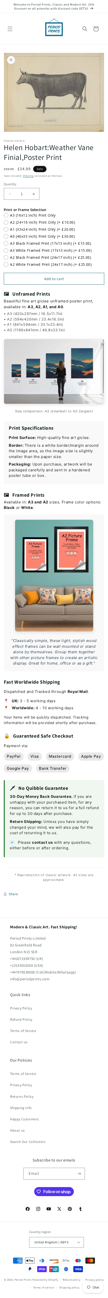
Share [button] (13, 894)
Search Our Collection (28, 1141)
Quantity (10, 184)
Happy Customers (24, 1119)
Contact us (19, 1042)
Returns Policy (21, 1096)
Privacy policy (94, 1279)
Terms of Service (23, 1030)
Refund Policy (21, 1019)
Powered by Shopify (45, 1279)
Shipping (28, 175)
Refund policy (72, 1279)
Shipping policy (69, 1287)
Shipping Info (21, 1108)
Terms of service (43, 1287)
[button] (10, 28)
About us (17, 1130)
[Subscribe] (79, 1174)
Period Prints (23, 1279)
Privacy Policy (21, 1008)
